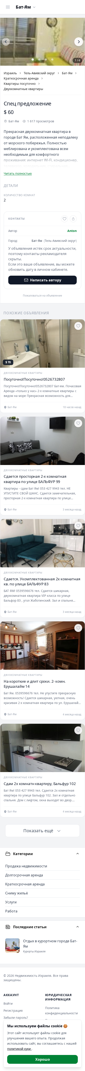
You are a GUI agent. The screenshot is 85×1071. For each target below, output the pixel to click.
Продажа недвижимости (26, 866)
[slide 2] (39, 59)
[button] (42, 42)
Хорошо (42, 1059)
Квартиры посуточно (20, 83)
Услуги (11, 902)
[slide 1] (32, 59)
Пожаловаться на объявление (42, 295)
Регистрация (13, 1010)
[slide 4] (52, 59)
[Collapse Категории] (78, 854)
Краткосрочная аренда (21, 78)
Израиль (10, 73)
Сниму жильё (16, 893)
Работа (11, 911)
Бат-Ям (67, 73)
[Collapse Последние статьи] (78, 927)
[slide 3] (45, 59)
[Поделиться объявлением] (73, 218)
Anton (72, 231)
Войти (8, 1003)
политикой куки (19, 1049)
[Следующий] (78, 41)
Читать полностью (18, 173)
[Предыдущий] (6, 42)
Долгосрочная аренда (24, 875)
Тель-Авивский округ (39, 73)
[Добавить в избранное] (64, 218)
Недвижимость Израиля (33, 975)
